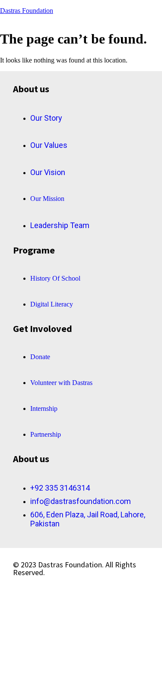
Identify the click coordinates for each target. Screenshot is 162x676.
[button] (111, 36)
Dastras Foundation (26, 10)
